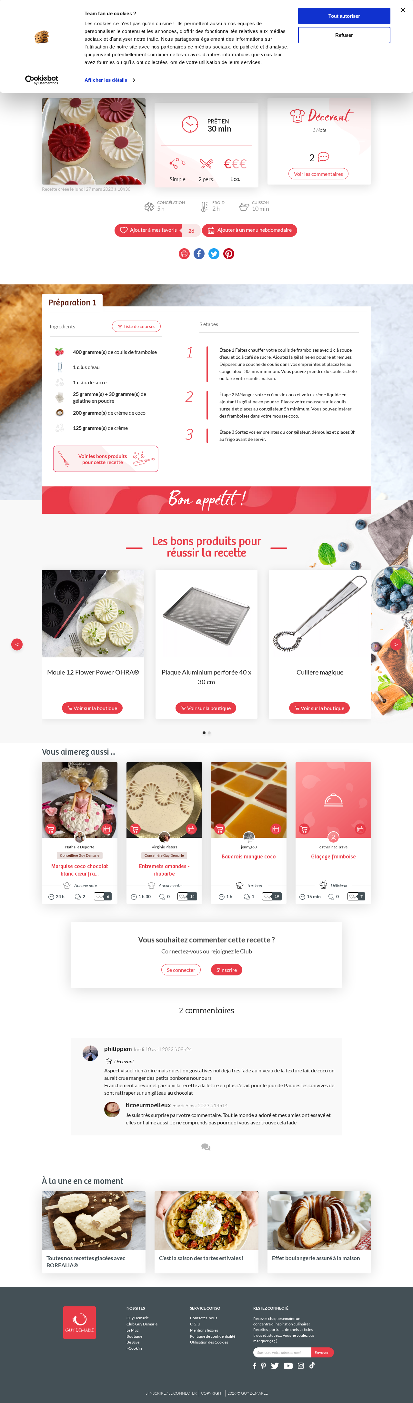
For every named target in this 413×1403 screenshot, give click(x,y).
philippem (118, 1049)
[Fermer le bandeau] (403, 10)
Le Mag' (132, 1330)
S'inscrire (227, 970)
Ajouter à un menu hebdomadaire (254, 230)
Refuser (344, 35)
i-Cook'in (134, 1348)
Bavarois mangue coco (249, 857)
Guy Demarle (137, 1318)
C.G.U (195, 1324)
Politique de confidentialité (212, 1336)
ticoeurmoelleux (148, 1105)
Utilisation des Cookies (209, 1342)
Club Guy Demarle (141, 1324)
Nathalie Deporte (79, 847)
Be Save (132, 1342)
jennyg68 (249, 847)
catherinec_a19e (333, 847)
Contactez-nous (203, 1318)
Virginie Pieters (164, 847)
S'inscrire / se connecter (171, 1393)
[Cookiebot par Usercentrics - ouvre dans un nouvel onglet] (42, 80)
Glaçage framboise (333, 857)
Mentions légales (204, 1330)
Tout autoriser (344, 16)
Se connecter (181, 970)
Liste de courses (139, 326)
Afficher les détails (106, 80)
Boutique (134, 1336)
